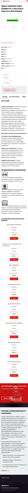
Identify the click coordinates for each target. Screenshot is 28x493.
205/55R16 (10, 61)
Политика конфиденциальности (9, 490)
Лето (6, 56)
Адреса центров (5, 477)
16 (6, 54)
